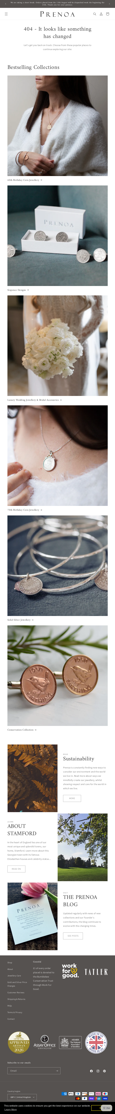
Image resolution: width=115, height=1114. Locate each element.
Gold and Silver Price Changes (17, 984)
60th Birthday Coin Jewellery (23, 180)
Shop (9, 962)
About (10, 969)
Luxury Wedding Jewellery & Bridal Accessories (33, 400)
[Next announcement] (109, 4)
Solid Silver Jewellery (19, 620)
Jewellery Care (14, 975)
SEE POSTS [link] (73, 935)
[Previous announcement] (6, 4)
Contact (11, 1019)
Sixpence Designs (16, 290)
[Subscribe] (57, 1070)
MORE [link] (72, 798)
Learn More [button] (10, 1109)
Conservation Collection (20, 730)
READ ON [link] (16, 868)
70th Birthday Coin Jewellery (23, 510)
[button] (6, 14)
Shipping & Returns (16, 999)
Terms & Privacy (14, 1012)
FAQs (9, 1005)
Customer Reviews (15, 992)
